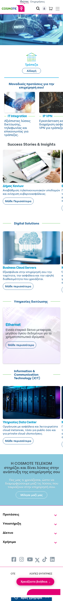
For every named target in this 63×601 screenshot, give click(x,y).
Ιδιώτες (24, 1)
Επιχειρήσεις (37, 1)
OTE (13, 573)
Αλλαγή (31, 71)
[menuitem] (14, 559)
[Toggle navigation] (57, 8)
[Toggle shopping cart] (51, 8)
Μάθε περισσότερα (18, 286)
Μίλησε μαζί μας (31, 495)
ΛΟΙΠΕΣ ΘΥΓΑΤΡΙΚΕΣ (40, 573)
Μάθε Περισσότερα (18, 201)
